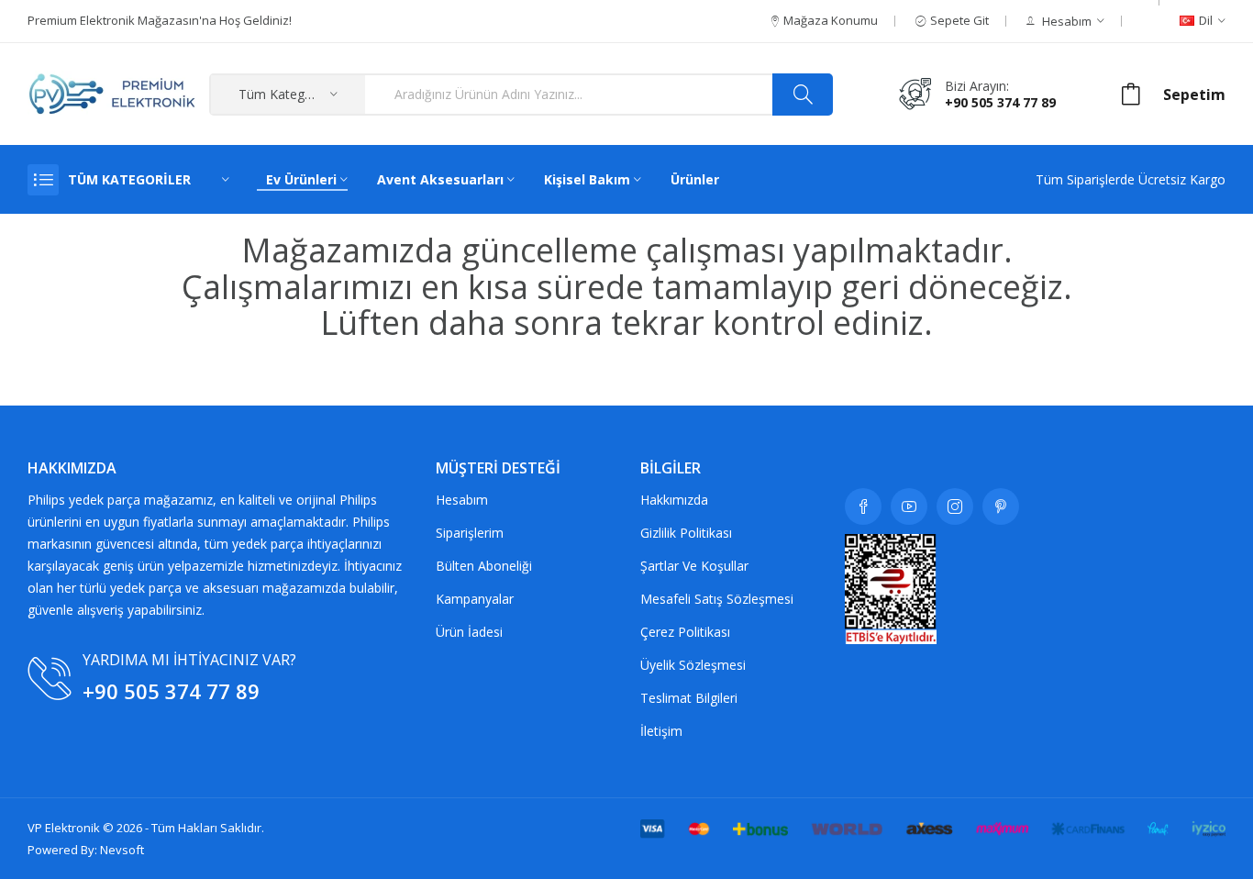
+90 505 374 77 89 (1000, 102)
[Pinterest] (1000, 506)
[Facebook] (863, 506)
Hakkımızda (674, 499)
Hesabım (462, 499)
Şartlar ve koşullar (694, 565)
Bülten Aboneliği (484, 565)
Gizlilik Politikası (686, 532)
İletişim (661, 731)
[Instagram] (955, 506)
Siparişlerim (470, 532)
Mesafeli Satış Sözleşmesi (716, 598)
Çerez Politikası (685, 631)
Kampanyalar (475, 598)
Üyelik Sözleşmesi (693, 664)
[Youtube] (909, 506)
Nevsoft (122, 849)
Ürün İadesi (469, 631)
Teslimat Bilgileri (688, 698)
